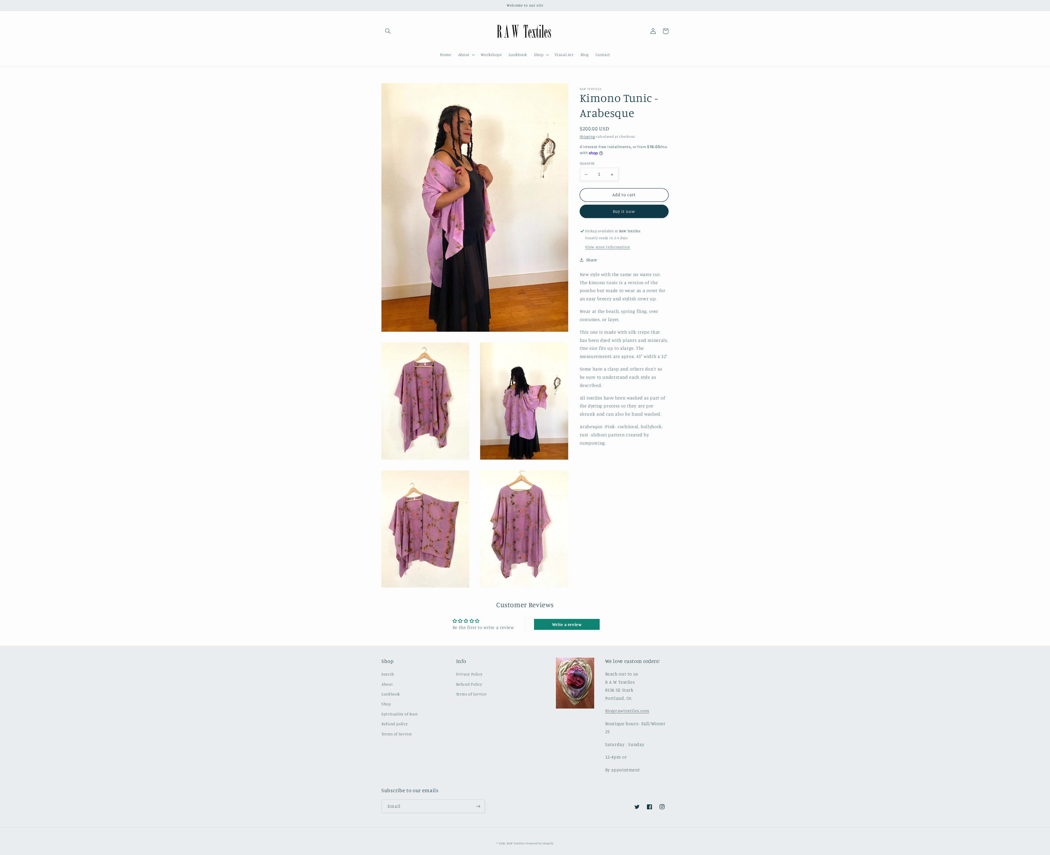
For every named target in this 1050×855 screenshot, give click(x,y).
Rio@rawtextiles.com (627, 710)
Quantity (587, 163)
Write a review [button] (567, 624)
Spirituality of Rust (399, 714)
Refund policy (394, 723)
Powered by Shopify (539, 843)
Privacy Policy (469, 674)
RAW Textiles (516, 843)
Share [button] (591, 260)
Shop (386, 703)
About (387, 684)
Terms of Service (396, 733)
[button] (387, 31)
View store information (607, 247)
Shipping (587, 137)
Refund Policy (469, 684)
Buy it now (624, 211)
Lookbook (390, 694)
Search (387, 674)
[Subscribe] (478, 806)
